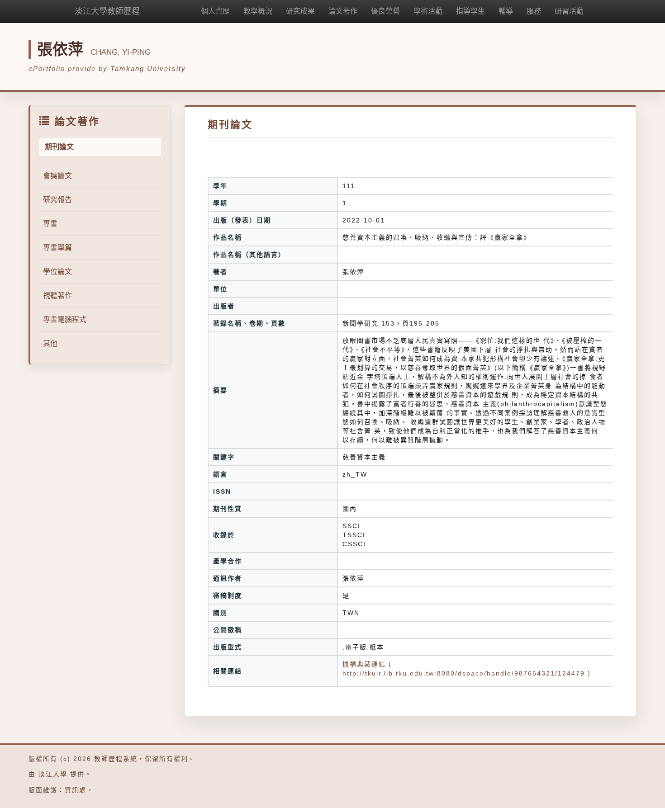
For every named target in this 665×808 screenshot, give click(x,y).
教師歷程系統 (116, 758)
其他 (50, 343)
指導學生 (470, 11)
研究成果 (300, 11)
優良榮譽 (385, 11)
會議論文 (57, 176)
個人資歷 (215, 11)
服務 (534, 11)
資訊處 (75, 790)
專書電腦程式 (64, 319)
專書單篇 (57, 247)
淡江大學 (52, 774)
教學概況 (257, 11)
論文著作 (342, 11)
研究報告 (57, 199)
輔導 (506, 11)
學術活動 (427, 11)
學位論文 (57, 271)
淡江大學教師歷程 (107, 11)
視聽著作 (57, 295)
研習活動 (569, 11)
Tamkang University (148, 68)
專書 (50, 223)
